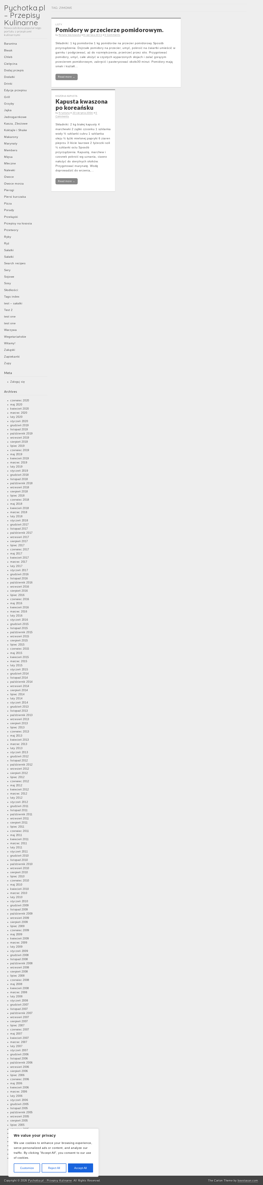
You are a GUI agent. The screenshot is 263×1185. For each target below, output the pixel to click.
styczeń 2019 (19, 470)
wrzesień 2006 (19, 1067)
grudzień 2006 (19, 1054)
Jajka (8, 110)
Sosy (7, 283)
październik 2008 (21, 963)
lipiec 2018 (17, 495)
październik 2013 (21, 715)
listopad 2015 (19, 628)
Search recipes (15, 263)
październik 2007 (21, 1013)
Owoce (9, 176)
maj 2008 (16, 984)
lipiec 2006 (17, 1075)
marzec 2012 (18, 793)
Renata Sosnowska (70, 34)
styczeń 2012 (19, 802)
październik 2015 (21, 632)
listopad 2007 (19, 1009)
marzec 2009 (18, 942)
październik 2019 (21, 433)
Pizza (8, 203)
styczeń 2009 (19, 951)
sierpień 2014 (19, 690)
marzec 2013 (18, 744)
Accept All (80, 1168)
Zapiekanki (12, 356)
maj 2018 (16, 503)
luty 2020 (16, 417)
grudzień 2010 (19, 855)
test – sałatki (13, 303)
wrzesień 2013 (19, 719)
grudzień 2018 (19, 475)
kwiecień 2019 (19, 458)
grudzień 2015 (19, 624)
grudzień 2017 (19, 524)
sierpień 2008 (19, 971)
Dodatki (9, 77)
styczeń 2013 (19, 752)
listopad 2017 (19, 528)
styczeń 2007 (19, 1050)
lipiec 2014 (17, 694)
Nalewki (9, 170)
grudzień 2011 (19, 806)
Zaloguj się (17, 381)
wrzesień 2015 (19, 636)
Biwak (8, 50)
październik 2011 (21, 814)
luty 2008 (16, 996)
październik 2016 (21, 582)
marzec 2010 (18, 893)
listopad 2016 (19, 578)
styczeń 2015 (19, 669)
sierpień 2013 (19, 723)
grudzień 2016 (19, 574)
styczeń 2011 (19, 851)
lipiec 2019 (17, 446)
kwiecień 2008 (19, 988)
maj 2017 (16, 553)
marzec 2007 (18, 1042)
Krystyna (64, 112)
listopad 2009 (19, 909)
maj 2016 (16, 603)
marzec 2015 (18, 661)
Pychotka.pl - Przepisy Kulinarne (50, 1180)
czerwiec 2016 (19, 599)
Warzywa (10, 329)
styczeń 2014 (19, 702)
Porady (9, 210)
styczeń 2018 (19, 520)
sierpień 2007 (19, 1021)
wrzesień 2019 (19, 437)
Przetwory (11, 230)
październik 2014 (21, 681)
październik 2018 (21, 483)
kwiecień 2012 (19, 789)
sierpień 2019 (19, 441)
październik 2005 (21, 1112)
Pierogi (9, 190)
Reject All (54, 1168)
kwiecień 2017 (19, 557)
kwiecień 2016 (19, 607)
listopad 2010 (19, 860)
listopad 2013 (19, 710)
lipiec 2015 (17, 644)
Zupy (7, 363)
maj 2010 (16, 884)
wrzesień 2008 (19, 967)
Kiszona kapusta (66, 96)
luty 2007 (16, 1046)
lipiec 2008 (17, 975)
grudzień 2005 (19, 1104)
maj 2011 (16, 835)
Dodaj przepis (14, 70)
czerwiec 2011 (19, 831)
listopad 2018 (19, 479)
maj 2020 (16, 404)
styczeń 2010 (19, 901)
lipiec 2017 (17, 545)
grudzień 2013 (19, 706)
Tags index (12, 296)
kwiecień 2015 (19, 657)
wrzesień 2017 (19, 537)
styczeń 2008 (19, 1000)
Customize (27, 1168)
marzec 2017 (18, 561)
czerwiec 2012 (19, 781)
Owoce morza (14, 183)
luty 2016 (16, 615)
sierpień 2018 (19, 491)
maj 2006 (16, 1083)
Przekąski (11, 216)
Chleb (8, 57)
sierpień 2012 (19, 773)
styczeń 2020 (19, 421)
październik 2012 (21, 764)
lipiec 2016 (17, 595)
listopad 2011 (19, 810)
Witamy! (10, 343)
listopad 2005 (19, 1108)
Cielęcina (10, 63)
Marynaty (10, 143)
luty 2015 (16, 665)
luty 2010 (16, 897)
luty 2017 (16, 566)
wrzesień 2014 (19, 686)
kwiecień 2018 (19, 508)
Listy (58, 24)
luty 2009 (16, 946)
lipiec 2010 (17, 876)
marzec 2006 (18, 1091)
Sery (7, 270)
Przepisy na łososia (18, 223)
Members (10, 150)
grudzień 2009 (19, 905)
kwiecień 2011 (19, 839)
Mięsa (8, 156)
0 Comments (112, 34)
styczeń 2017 (19, 570)
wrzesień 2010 (19, 868)
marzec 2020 (18, 412)
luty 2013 (16, 748)
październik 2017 (21, 532)
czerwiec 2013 (19, 731)
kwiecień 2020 (19, 408)
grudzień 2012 (19, 756)
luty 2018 (16, 516)
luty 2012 (16, 797)
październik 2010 (21, 864)
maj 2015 (16, 653)
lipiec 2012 (17, 777)
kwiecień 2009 (19, 938)
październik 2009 (21, 913)
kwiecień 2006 (19, 1087)
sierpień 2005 (19, 1120)
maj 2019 (16, 454)
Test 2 (8, 310)
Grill (7, 97)
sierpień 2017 (19, 541)
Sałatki (9, 250)
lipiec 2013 (17, 727)
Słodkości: (11, 290)
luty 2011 (16, 847)
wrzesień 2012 (19, 768)
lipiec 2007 (17, 1025)
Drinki (8, 83)
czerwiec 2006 (19, 1079)
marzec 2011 (18, 843)
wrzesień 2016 (19, 586)
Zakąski (9, 349)
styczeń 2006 (19, 1100)
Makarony (11, 137)
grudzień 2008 (19, 955)
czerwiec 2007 (19, 1029)
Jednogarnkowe (15, 117)
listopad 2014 (19, 677)
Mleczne (10, 163)
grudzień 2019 (19, 425)
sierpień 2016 (19, 590)
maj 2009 (16, 934)
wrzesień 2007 (19, 1017)
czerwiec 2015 (19, 648)
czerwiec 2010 (19, 880)
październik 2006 (21, 1062)
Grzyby (9, 103)
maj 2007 (16, 1033)
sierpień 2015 (19, 640)
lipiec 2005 (17, 1125)
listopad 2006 (19, 1058)
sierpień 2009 (19, 922)
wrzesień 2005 (19, 1116)
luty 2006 (16, 1096)
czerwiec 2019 (19, 450)
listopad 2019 (19, 429)
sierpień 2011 (19, 822)
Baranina (10, 43)
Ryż (6, 243)
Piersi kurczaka (15, 196)
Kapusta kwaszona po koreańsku (81, 104)
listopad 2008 (19, 959)
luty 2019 (16, 466)
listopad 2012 (19, 760)
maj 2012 (16, 785)
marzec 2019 (18, 462)
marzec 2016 (18, 611)
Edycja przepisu (15, 90)
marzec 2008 (18, 992)
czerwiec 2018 (19, 499)
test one (10, 316)
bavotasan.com (248, 1180)
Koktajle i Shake (15, 130)
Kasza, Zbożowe (16, 123)
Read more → (66, 76)
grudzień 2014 (19, 673)
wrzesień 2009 (19, 918)
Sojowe (9, 276)
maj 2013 (16, 735)
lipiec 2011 (17, 826)
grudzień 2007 (19, 1004)
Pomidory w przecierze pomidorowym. (109, 29)
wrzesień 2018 (19, 487)
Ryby (7, 236)
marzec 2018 (18, 512)
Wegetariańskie (15, 336)
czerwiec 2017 (19, 549)
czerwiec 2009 (19, 930)
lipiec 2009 (17, 926)
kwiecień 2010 (19, 889)
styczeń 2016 (19, 619)
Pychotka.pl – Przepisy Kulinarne (24, 15)
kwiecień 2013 (19, 739)
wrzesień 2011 (19, 818)
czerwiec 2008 (19, 980)
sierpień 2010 (19, 872)
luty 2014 (16, 698)
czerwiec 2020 (19, 400)
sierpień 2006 (19, 1071)
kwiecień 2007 (19, 1038)
